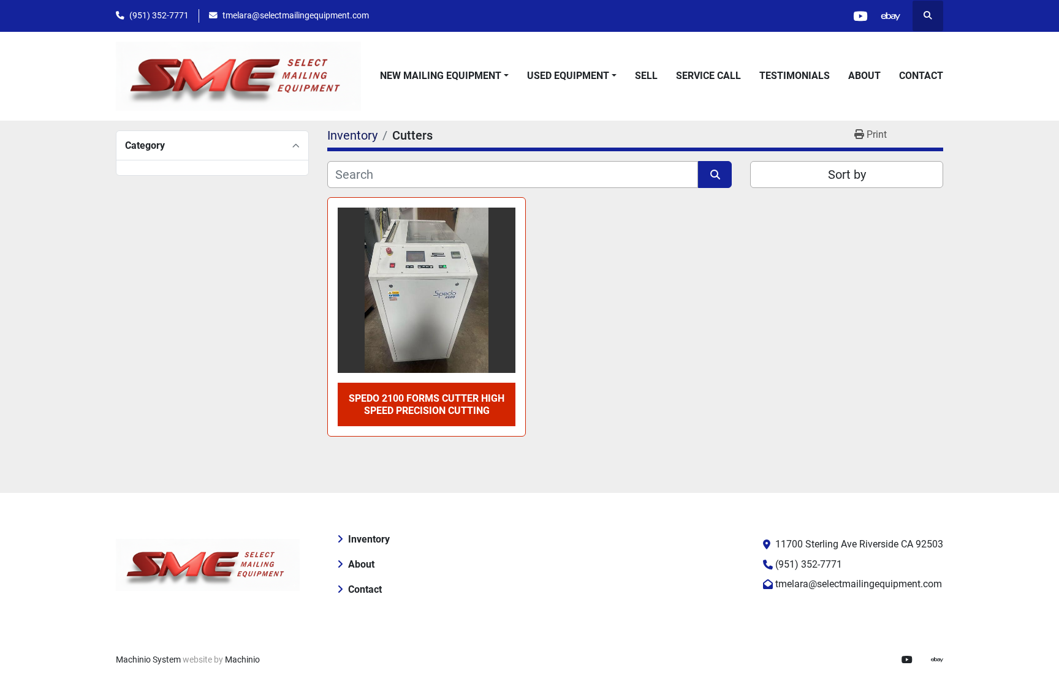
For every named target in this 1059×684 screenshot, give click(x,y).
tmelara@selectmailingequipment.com (295, 15)
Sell (646, 75)
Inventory (369, 539)
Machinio (242, 659)
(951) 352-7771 (159, 15)
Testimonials (794, 75)
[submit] (715, 174)
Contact (921, 75)
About (864, 75)
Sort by (847, 174)
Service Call (708, 75)
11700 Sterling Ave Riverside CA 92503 (859, 544)
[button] (444, 76)
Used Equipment (568, 75)
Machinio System (148, 659)
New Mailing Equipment (440, 75)
